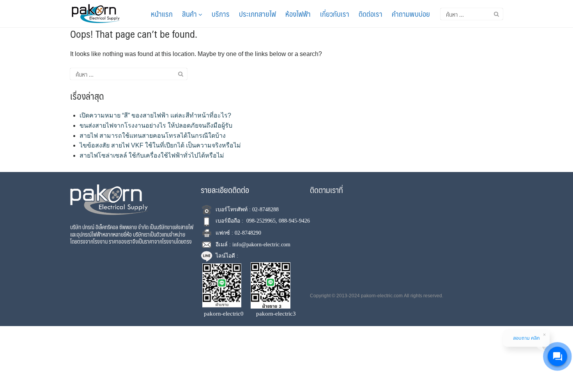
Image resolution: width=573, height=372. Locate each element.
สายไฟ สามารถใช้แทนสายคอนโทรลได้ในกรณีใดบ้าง (153, 135)
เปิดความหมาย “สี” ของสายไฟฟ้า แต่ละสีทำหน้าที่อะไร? (155, 115)
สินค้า (190, 13)
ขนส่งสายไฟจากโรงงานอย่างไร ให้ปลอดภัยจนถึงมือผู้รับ (156, 125)
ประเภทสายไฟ (257, 13)
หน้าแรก (162, 13)
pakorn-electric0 (224, 314)
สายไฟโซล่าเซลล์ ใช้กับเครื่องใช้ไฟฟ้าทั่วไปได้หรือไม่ (152, 155)
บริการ (221, 13)
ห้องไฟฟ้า (298, 13)
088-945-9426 (294, 221)
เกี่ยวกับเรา (334, 13)
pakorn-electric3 (276, 314)
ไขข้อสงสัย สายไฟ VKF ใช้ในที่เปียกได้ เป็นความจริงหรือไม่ (160, 145)
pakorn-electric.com (382, 295)
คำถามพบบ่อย (411, 13)
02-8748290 (248, 233)
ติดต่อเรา (370, 13)
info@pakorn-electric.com (261, 244)
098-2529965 (261, 221)
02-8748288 (265, 209)
